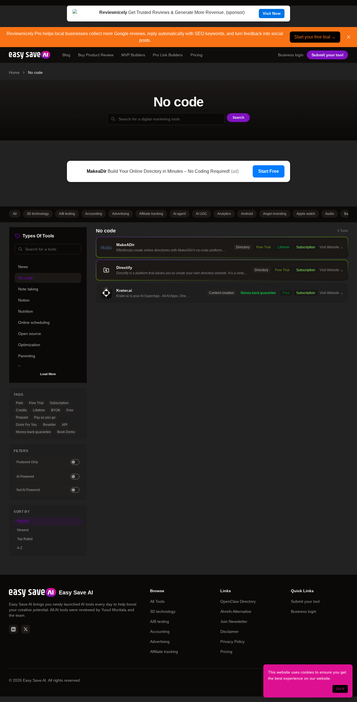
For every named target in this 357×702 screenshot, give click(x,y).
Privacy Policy (232, 641)
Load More (48, 374)
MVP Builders (133, 55)
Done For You (26, 425)
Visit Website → (331, 247)
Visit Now (272, 13)
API (64, 425)
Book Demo (66, 432)
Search (238, 118)
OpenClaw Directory (238, 601)
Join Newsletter (233, 621)
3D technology (38, 214)
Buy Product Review (96, 55)
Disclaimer (229, 631)
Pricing (196, 55)
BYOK (55, 410)
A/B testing (67, 214)
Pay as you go (45, 417)
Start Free (268, 171)
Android (247, 214)
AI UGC (201, 214)
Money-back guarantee (33, 432)
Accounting (93, 214)
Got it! (340, 689)
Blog (66, 55)
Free (69, 410)
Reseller (49, 425)
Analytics (224, 214)
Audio (329, 214)
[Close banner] (349, 37)
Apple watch (305, 214)
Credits (21, 410)
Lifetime (39, 410)
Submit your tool (327, 55)
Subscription (59, 403)
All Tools (157, 601)
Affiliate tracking (151, 214)
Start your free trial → (315, 37)
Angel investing (274, 214)
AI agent (179, 214)
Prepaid (22, 417)
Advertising (120, 214)
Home (14, 72)
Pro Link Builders (168, 55)
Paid (19, 403)
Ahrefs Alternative (235, 611)
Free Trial (36, 403)
